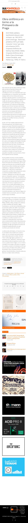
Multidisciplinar (10, 273)
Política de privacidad (22, 510)
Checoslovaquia (5, 276)
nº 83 (15, 273)
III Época (18, 273)
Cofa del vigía (10, 65)
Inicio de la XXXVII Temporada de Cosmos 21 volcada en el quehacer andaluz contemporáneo (16, 337)
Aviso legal (22, 507)
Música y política (13, 274)
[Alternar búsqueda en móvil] (22, 7)
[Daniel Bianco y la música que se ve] (4, 349)
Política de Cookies (22, 512)
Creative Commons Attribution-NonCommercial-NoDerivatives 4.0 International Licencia (12, 263)
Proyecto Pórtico (11, 343)
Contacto (22, 506)
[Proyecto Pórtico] (4, 343)
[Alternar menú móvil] (25, 7)
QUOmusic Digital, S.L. (15, 516)
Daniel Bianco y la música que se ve (16, 349)
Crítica (18, 274)
